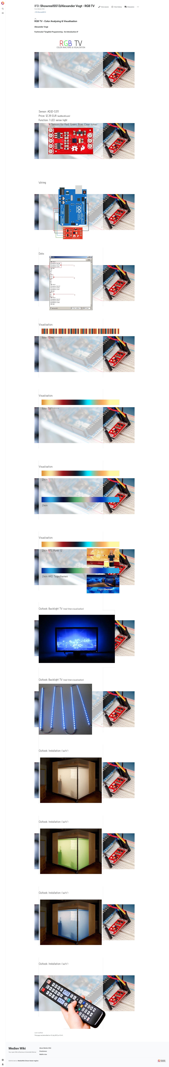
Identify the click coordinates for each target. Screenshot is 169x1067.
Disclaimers (43, 1051)
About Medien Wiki (45, 1048)
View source (105, 7)
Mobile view (43, 1054)
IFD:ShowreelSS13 (40, 12)
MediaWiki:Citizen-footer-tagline (28, 1060)
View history (118, 7)
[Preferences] (3, 1060)
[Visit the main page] (3, 3)
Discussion (130, 7)
